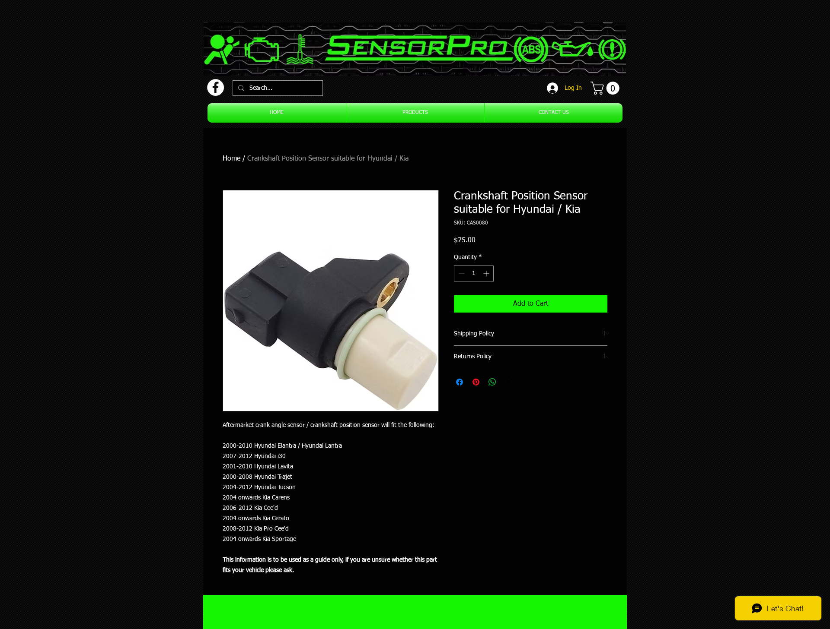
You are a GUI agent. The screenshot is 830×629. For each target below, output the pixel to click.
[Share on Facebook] (459, 382)
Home (231, 158)
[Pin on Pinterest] (476, 382)
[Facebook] (215, 87)
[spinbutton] (474, 273)
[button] (606, 88)
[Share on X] (509, 382)
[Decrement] (460, 273)
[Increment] (487, 273)
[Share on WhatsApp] (492, 382)
